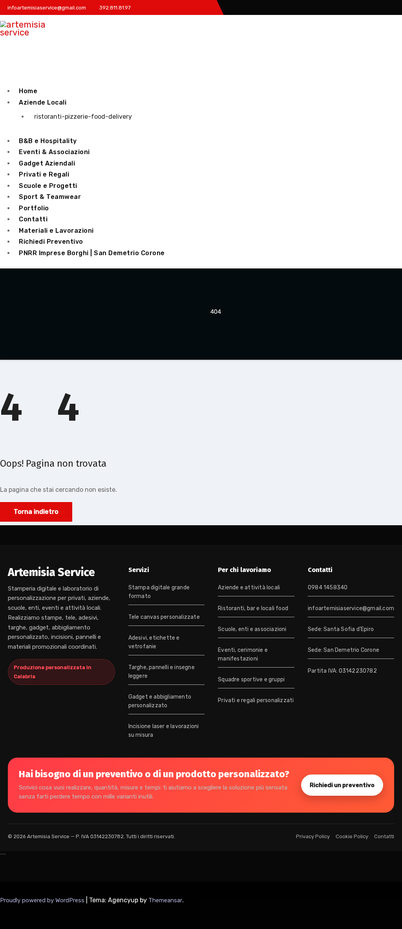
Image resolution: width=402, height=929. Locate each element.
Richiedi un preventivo (342, 785)
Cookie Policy (352, 836)
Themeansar (165, 900)
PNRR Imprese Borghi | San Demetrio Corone (92, 253)
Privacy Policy (313, 836)
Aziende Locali (42, 102)
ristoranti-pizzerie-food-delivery (83, 116)
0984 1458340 (327, 587)
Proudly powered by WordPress (43, 900)
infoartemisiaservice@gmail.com (351, 608)
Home (28, 91)
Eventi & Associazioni (54, 152)
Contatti (33, 219)
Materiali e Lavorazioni (56, 230)
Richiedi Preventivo (51, 241)
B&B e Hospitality (48, 141)
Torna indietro (36, 511)
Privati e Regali (44, 174)
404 (215, 311)
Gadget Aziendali (47, 163)
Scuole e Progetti (48, 185)
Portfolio (34, 208)
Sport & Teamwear (50, 197)
